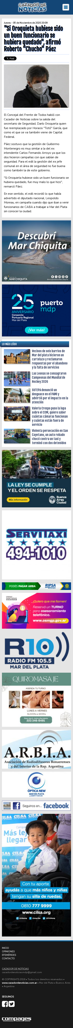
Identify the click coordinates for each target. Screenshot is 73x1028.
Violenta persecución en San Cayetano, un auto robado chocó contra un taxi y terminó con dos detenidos (50, 437)
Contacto (8, 958)
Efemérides (9, 955)
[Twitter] (12, 1005)
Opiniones (8, 951)
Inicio (5, 948)
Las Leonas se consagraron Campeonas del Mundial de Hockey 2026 (49, 377)
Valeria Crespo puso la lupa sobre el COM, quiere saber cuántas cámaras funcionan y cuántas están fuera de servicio (50, 416)
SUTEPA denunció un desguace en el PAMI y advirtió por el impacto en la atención (50, 396)
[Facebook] (5, 1005)
